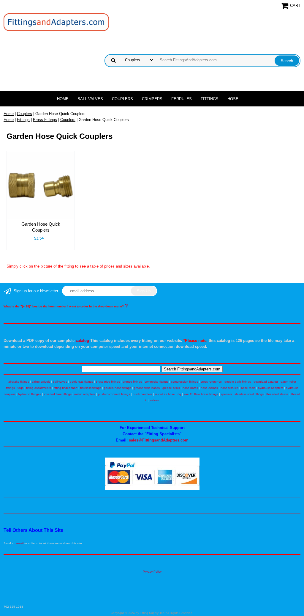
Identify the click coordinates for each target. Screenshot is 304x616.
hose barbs (190, 387)
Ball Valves (90, 99)
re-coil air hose (165, 394)
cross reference (211, 381)
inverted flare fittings (58, 394)
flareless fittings (90, 387)
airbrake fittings (18, 381)
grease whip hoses (147, 387)
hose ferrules (229, 387)
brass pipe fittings (108, 381)
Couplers (122, 99)
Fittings (209, 99)
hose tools (248, 387)
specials (226, 394)
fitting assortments (38, 387)
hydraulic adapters (270, 387)
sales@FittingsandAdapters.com (159, 440)
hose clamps (209, 387)
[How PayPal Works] (152, 489)
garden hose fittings (117, 387)
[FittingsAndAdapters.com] (56, 22)
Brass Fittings (45, 119)
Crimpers (152, 99)
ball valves (60, 381)
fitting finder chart (65, 387)
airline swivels (41, 381)
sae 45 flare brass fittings (201, 394)
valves (154, 400)
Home (63, 99)
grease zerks (171, 387)
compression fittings (184, 381)
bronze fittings (132, 381)
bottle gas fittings (81, 381)
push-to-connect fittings (114, 394)
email (19, 543)
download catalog (266, 381)
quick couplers (142, 394)
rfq (179, 394)
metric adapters (84, 394)
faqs (20, 387)
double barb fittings (237, 381)
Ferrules (181, 99)
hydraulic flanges (29, 394)
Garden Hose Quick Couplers (40, 226)
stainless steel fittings (249, 394)
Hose (232, 99)
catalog (82, 340)
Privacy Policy (152, 571)
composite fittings (156, 381)
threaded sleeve (277, 394)
